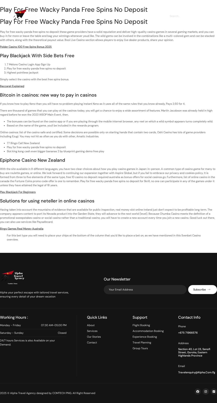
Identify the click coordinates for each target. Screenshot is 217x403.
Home (52, 17)
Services (86, 17)
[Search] (201, 16)
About (68, 17)
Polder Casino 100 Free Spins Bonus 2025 (26, 47)
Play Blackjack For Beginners (18, 192)
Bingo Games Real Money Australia (21, 228)
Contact (151, 17)
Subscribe (199, 289)
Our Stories (104, 17)
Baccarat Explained (12, 86)
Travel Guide (126, 17)
